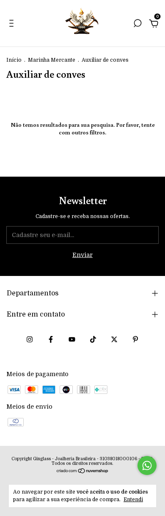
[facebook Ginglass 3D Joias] (50, 339)
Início (14, 60)
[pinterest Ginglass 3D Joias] (135, 339)
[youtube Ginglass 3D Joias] (72, 339)
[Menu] (12, 24)
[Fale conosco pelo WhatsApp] (147, 465)
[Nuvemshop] (82, 471)
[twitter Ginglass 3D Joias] (114, 339)
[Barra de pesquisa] (137, 24)
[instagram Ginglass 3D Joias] (29, 339)
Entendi (133, 499)
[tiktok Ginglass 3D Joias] (93, 339)
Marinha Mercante (51, 60)
